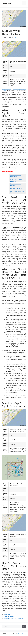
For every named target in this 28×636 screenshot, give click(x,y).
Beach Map (6, 3)
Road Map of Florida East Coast (17, 192)
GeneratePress (21, 633)
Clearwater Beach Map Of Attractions (14, 618)
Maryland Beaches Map (16, 188)
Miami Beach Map (9, 616)
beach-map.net (6, 89)
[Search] (24, 626)
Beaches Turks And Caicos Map (15, 175)
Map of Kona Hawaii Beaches (15, 184)
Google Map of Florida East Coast (16, 180)
